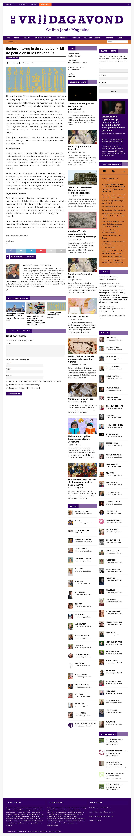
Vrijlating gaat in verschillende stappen (54, 315)
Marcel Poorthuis (113, 681)
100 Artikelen (46, 265)
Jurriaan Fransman (114, 622)
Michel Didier (80, 713)
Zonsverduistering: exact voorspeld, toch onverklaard (81, 106)
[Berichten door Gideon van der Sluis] (101, 408)
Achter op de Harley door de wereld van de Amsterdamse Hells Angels (113, 216)
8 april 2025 (73, 444)
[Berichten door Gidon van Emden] (101, 544)
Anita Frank (79, 615)
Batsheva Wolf (112, 530)
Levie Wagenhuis (113, 492)
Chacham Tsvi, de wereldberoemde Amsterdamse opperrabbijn (82, 234)
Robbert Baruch (82, 635)
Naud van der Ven (113, 388)
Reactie (8, 344)
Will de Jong (111, 590)
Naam (8, 363)
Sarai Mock (110, 632)
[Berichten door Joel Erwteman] (101, 350)
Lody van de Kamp (82, 531)
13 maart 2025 (74, 488)
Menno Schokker (113, 569)
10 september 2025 (76, 402)
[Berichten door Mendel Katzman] (101, 504)
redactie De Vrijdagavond (85, 724)
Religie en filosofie (92, 38)
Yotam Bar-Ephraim (114, 642)
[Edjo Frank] (101, 765)
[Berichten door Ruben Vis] (70, 574)
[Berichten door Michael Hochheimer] (101, 428)
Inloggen (34, 4)
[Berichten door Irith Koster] (101, 674)
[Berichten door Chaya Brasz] (101, 604)
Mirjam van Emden (113, 611)
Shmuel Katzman (82, 685)
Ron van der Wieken (114, 455)
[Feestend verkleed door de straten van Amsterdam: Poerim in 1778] (82, 470)
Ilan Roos (79, 694)
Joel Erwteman (112, 347)
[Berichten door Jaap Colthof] (70, 629)
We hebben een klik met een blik (113, 206)
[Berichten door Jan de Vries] (101, 562)
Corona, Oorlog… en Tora (80, 399)
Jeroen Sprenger (82, 654)
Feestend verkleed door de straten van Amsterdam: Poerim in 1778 (82, 482)
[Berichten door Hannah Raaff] (101, 715)
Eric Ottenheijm (112, 551)
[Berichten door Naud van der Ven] (101, 390)
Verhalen (76, 38)
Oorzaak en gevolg (108, 247)
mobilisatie (30, 257)
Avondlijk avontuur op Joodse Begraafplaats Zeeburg (115, 776)
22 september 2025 (76, 364)
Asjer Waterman (112, 651)
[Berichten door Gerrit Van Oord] (101, 369)
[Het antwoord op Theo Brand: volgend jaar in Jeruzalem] (82, 426)
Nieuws (26, 38)
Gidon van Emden (113, 540)
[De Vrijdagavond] (67, 34)
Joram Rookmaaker (114, 520)
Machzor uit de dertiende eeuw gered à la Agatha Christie (81, 359)
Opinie (16, 38)
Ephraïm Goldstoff (83, 539)
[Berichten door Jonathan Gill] (101, 360)
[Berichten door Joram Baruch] (101, 466)
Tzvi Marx (110, 473)
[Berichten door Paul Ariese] (101, 726)
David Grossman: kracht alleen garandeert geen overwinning (116, 764)
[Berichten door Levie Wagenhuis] (101, 495)
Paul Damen (110, 578)
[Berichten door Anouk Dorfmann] (101, 381)
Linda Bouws (111, 338)
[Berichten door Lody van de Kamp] (70, 531)
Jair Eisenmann (25, 63)
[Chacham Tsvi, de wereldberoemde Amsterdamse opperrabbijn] (82, 220)
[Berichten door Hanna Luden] (101, 514)
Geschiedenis (62, 38)
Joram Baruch (112, 464)
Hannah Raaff (111, 710)
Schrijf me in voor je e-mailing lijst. (17, 359)
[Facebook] (129, 4)
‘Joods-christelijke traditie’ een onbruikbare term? (114, 742)
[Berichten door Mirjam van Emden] (101, 615)
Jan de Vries (111, 560)
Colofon (109, 38)
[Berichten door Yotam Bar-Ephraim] (101, 645)
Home (7, 38)
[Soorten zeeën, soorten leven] (82, 265)
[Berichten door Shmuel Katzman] (70, 687)
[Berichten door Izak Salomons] (101, 486)
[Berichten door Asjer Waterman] (101, 654)
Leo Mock (110, 415)
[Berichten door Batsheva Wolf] (101, 533)
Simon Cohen (80, 592)
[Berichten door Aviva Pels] (70, 585)
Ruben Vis (79, 569)
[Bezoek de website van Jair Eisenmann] (7, 290)
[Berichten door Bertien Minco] (101, 448)
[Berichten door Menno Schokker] (101, 571)
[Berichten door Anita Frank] (70, 617)
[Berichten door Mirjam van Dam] (101, 435)
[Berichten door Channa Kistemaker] (70, 562)
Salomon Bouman (82, 511)
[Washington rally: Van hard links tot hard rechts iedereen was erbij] (15, 307)
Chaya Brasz (111, 599)
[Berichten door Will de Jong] (101, 593)
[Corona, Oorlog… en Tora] (82, 390)
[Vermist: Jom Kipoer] (82, 306)
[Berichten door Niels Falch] (101, 694)
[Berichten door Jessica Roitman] (101, 703)
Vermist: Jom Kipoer (78, 316)
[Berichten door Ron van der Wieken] (101, 457)
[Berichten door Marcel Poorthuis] (101, 684)
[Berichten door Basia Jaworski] (101, 399)
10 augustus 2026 (75, 195)
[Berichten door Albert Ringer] (101, 664)
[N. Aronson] (101, 776)
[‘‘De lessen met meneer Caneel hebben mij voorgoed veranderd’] (82, 177)
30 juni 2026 (74, 239)
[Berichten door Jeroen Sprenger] (70, 656)
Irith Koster (111, 670)
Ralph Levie (79, 704)
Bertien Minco (112, 443)
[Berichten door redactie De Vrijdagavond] (70, 726)
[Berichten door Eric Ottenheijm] (101, 553)
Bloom (77, 521)
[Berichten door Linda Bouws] (101, 341)
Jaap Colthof (80, 624)
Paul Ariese (110, 722)
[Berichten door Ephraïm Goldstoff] (70, 542)
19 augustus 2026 (75, 152)
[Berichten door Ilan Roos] (70, 697)
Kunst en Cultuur (43, 38)
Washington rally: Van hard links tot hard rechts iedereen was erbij (15, 317)
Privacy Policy (9, 4)
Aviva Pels (79, 581)
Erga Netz (79, 645)
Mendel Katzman (113, 502)
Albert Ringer (112, 660)
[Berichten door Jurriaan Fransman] (101, 626)
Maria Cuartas (81, 674)
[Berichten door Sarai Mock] (101, 635)
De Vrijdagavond (11, 812)
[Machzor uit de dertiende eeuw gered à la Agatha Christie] (82, 346)
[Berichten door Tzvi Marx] (101, 476)
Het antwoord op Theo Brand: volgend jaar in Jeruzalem (79, 439)
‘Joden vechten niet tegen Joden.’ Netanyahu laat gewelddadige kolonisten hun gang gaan (113, 224)
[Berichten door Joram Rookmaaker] (101, 523)
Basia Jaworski (112, 397)
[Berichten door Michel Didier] (70, 717)
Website (9, 375)
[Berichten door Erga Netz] (70, 648)
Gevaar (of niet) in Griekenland (112, 257)
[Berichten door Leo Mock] (101, 418)
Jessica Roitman (112, 700)
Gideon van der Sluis (114, 406)
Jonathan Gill (112, 357)
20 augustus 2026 (75, 112)
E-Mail (8, 369)
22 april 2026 (74, 280)
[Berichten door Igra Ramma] (70, 668)
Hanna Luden (111, 511)
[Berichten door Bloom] (70, 524)
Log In (120, 38)
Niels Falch (110, 691)
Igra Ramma (79, 663)
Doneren (45, 4)
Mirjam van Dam (112, 434)
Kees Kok (78, 604)
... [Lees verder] (77, 165)
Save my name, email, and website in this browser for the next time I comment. (34, 381)
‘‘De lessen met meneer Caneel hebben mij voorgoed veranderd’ (80, 190)
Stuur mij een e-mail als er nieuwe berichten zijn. (24, 388)
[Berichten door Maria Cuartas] (70, 678)
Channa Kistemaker (83, 558)
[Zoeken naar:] (117, 42)
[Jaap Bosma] (101, 742)
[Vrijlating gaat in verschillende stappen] (56, 306)
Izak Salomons (112, 482)
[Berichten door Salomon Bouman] (70, 514)
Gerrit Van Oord (112, 367)
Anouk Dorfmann (113, 376)
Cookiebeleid (23, 4)
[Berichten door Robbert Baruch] (70, 639)
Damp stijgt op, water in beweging (113, 210)
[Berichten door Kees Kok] (70, 608)
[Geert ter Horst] (101, 753)
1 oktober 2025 (74, 319)
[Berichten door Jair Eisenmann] (70, 552)
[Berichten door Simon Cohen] (70, 597)
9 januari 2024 (13, 63)
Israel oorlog (16, 257)
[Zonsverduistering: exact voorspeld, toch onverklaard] (82, 93)
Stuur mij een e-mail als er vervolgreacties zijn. (24, 385)
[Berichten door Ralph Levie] (70, 706)
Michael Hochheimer (114, 425)
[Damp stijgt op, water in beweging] (82, 137)
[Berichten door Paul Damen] (101, 583)
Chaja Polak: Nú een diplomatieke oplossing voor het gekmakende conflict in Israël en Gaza (35, 320)
